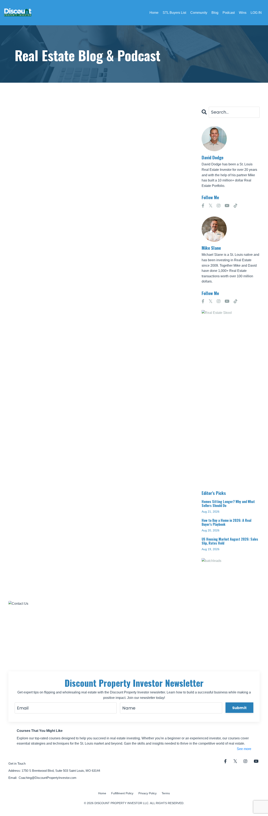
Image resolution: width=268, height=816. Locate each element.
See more (244, 749)
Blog (214, 12)
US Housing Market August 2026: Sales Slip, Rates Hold (230, 541)
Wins (242, 12)
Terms (166, 793)
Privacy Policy (147, 793)
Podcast (229, 12)
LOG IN (256, 12)
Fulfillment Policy (122, 793)
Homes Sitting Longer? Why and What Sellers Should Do (228, 504)
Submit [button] (239, 707)
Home (153, 12)
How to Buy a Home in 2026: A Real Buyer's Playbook (226, 522)
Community (198, 12)
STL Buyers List (174, 12)
